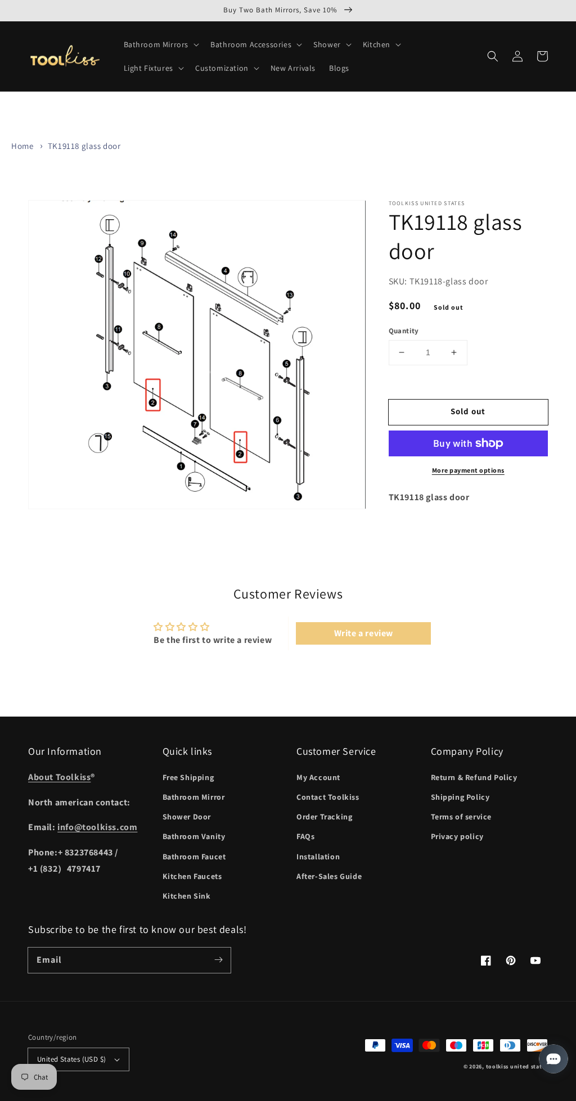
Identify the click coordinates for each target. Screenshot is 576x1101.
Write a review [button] (363, 633)
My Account (318, 777)
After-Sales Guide (329, 876)
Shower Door (187, 817)
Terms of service (461, 817)
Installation (318, 856)
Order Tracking (324, 817)
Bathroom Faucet (194, 856)
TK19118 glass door (84, 146)
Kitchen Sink (187, 896)
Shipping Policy (460, 797)
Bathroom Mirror (194, 797)
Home (22, 146)
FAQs (305, 836)
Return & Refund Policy (474, 777)
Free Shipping (188, 777)
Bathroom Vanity (194, 836)
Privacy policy (457, 836)
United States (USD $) (71, 1059)
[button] (160, 44)
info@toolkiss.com (97, 827)
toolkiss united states (517, 1066)
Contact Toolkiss (327, 797)
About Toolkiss (59, 777)
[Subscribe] (218, 960)
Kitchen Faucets (192, 876)
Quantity (404, 331)
